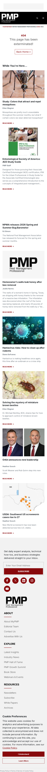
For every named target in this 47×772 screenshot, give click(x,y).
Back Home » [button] (23, 51)
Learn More (23, 761)
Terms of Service (16, 771)
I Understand (23, 754)
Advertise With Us (13, 636)
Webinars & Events (13, 677)
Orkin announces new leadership (20, 459)
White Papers (11, 702)
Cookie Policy (10, 748)
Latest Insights (11, 652)
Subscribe (23, 571)
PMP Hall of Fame (13, 662)
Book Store (10, 672)
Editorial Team (11, 626)
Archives (8, 707)
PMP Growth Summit (15, 667)
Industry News (11, 657)
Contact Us (10, 631)
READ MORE (7, 123)
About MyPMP (11, 621)
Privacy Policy (4, 771)
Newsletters (10, 692)
